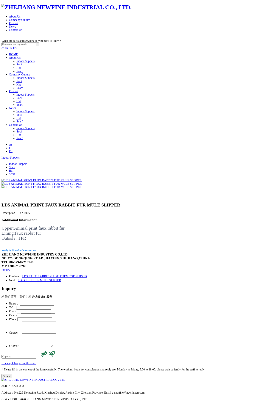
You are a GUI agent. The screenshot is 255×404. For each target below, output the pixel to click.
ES (15, 48)
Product (13, 23)
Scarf (19, 71)
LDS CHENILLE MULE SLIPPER (39, 280)
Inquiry (5, 269)
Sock (19, 64)
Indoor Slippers (25, 61)
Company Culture (19, 19)
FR (10, 48)
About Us (15, 16)
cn (2, 48)
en (6, 48)
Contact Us (15, 29)
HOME (13, 54)
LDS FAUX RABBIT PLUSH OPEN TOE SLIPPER (54, 276)
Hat (18, 67)
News (12, 26)
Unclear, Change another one (18, 363)
